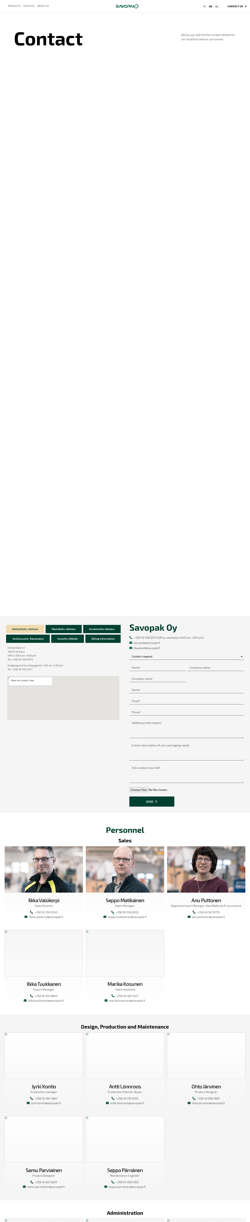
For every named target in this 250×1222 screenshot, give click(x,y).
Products (14, 5)
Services (29, 5)
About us (43, 5)
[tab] (25, 629)
